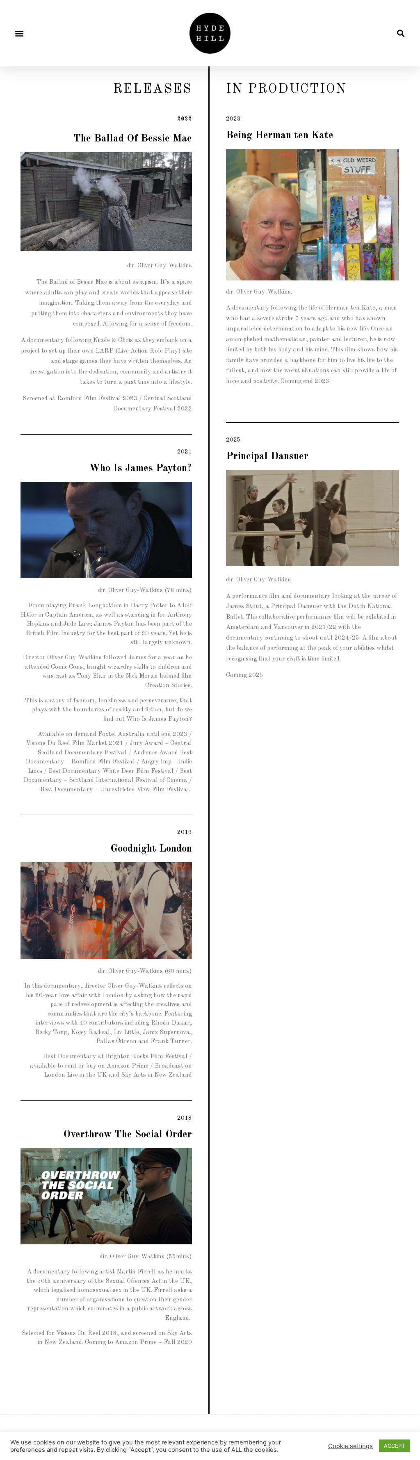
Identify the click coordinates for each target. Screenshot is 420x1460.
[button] (19, 33)
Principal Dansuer (267, 456)
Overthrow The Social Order (127, 1135)
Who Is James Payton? (140, 468)
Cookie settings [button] (350, 1446)
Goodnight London (151, 849)
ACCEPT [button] (394, 1445)
